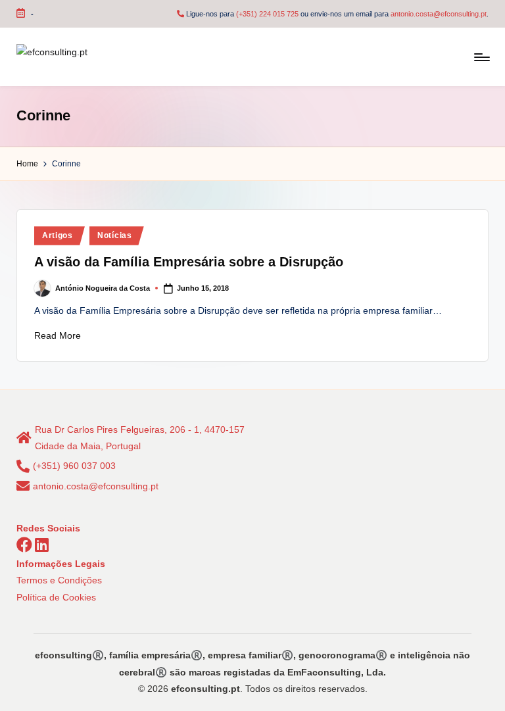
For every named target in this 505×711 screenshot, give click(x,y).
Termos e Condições (59, 580)
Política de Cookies (56, 597)
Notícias (114, 235)
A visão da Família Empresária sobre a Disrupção (188, 262)
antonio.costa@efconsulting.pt (439, 14)
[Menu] (481, 57)
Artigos (57, 235)
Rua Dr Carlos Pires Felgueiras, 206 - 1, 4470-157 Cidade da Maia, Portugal (140, 437)
